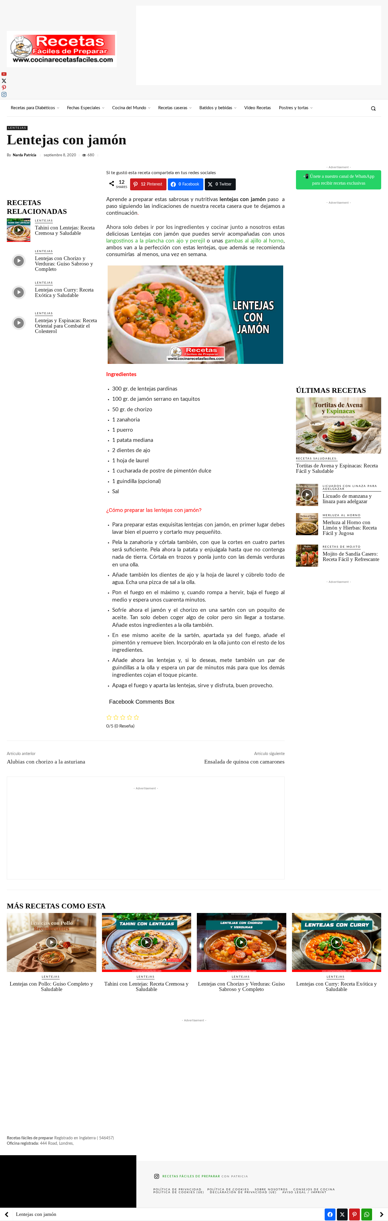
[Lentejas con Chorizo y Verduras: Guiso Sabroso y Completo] (18, 261)
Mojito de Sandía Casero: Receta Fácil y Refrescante (351, 556)
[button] (373, 108)
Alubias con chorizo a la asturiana (46, 761)
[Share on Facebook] (330, 1214)
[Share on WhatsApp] (366, 1214)
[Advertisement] (258, 45)
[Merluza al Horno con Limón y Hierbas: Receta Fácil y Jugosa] (307, 524)
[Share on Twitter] (342, 1214)
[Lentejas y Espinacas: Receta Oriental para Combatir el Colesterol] (18, 323)
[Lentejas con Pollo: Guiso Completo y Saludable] (51, 942)
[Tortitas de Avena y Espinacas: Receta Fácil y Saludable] (338, 425)
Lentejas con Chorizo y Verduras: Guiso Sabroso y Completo (64, 263)
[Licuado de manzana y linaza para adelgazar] (307, 495)
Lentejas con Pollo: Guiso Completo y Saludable (51, 986)
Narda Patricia (24, 155)
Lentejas (17, 127)
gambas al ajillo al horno (254, 241)
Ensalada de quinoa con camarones (244, 761)
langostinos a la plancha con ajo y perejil (155, 241)
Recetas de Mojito (342, 546)
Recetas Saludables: (317, 458)
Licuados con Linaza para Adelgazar (350, 487)
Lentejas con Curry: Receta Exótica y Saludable (64, 292)
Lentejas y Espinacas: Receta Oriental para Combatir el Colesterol (66, 325)
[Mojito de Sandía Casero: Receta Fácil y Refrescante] (307, 556)
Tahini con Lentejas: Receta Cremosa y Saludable (65, 230)
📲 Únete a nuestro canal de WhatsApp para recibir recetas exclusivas (338, 179)
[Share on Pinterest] (354, 1214)
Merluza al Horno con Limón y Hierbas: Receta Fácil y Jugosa (350, 527)
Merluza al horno (342, 515)
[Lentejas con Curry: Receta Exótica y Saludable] (18, 292)
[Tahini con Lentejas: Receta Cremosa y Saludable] (18, 230)
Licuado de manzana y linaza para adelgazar (347, 498)
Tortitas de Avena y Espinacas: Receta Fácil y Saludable (337, 468)
